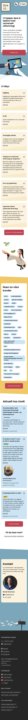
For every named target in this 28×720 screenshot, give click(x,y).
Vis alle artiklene (14, 524)
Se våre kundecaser (14, 386)
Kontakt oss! (14, 52)
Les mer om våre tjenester (14, 232)
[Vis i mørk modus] (16, 4)
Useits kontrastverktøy (8, 707)
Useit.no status (6, 710)
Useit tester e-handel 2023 (9, 695)
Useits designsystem (7, 704)
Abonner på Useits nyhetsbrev (10, 692)
